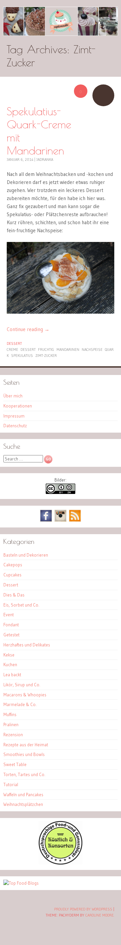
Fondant (11, 624)
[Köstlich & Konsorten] (60, 863)
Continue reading (28, 329)
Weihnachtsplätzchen (23, 804)
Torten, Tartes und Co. (24, 774)
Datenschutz (15, 425)
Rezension (13, 734)
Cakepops (12, 564)
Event (8, 614)
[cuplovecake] (60, 21)
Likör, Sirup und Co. (21, 684)
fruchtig (46, 349)
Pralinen (10, 724)
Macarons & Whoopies (24, 694)
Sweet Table (15, 764)
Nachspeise (92, 349)
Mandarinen (67, 349)
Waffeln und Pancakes (23, 794)
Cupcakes (12, 574)
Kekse (8, 654)
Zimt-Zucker (46, 355)
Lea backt (12, 674)
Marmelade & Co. (20, 704)
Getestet (11, 634)
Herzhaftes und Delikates (26, 644)
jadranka (44, 159)
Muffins (9, 714)
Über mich (13, 395)
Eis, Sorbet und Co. (21, 605)
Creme (12, 349)
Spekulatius (22, 355)
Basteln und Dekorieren (25, 555)
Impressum (14, 416)
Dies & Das (14, 594)
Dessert (14, 343)
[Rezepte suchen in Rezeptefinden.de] (21, 883)
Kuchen (10, 664)
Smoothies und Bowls (24, 754)
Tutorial (10, 784)
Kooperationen (17, 405)
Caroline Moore (99, 915)
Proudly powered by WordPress (83, 909)
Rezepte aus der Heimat (25, 744)
